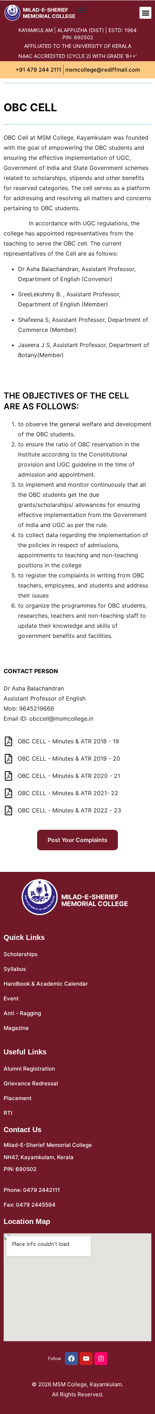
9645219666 (36, 708)
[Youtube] (86, 1358)
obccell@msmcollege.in (61, 718)
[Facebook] (71, 1358)
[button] (145, 13)
